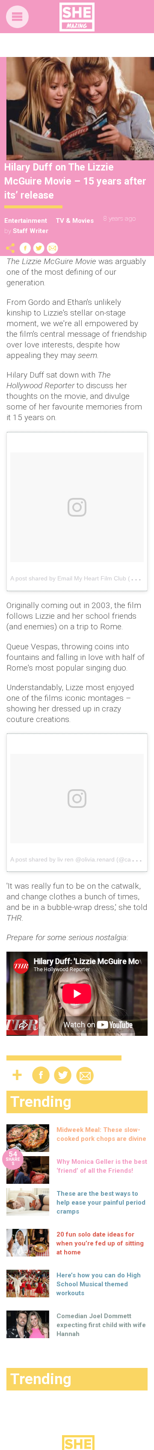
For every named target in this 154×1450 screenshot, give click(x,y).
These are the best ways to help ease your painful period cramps (100, 1202)
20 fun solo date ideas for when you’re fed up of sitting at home (100, 1243)
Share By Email (53, 248)
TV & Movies (75, 221)
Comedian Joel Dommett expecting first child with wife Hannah (101, 1325)
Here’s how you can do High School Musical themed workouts (98, 1284)
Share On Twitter (39, 248)
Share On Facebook (25, 248)
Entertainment (25, 221)
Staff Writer (30, 231)
